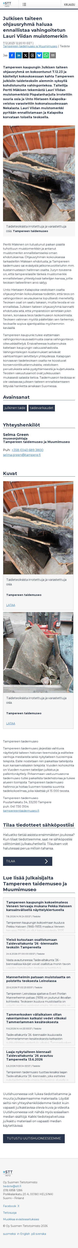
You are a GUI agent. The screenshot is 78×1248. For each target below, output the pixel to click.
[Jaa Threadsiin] (32, 55)
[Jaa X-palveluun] (26, 55)
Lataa (10, 605)
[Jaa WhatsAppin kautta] (46, 55)
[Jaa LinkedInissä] (19, 55)
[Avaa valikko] (25, 4)
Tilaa (10, 861)
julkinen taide (15, 408)
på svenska (38, 1234)
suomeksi (9, 1234)
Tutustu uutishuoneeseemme (34, 1138)
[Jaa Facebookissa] (12, 55)
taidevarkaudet (41, 408)
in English (23, 1234)
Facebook (9, 1206)
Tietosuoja (9, 1212)
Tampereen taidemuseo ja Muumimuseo (30, 46)
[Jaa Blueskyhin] (39, 55)
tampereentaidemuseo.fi (21, 810)
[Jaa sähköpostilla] (53, 55)
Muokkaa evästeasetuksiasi (21, 1219)
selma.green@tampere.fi (22, 455)
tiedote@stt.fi (12, 1186)
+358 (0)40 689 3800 (27, 450)
